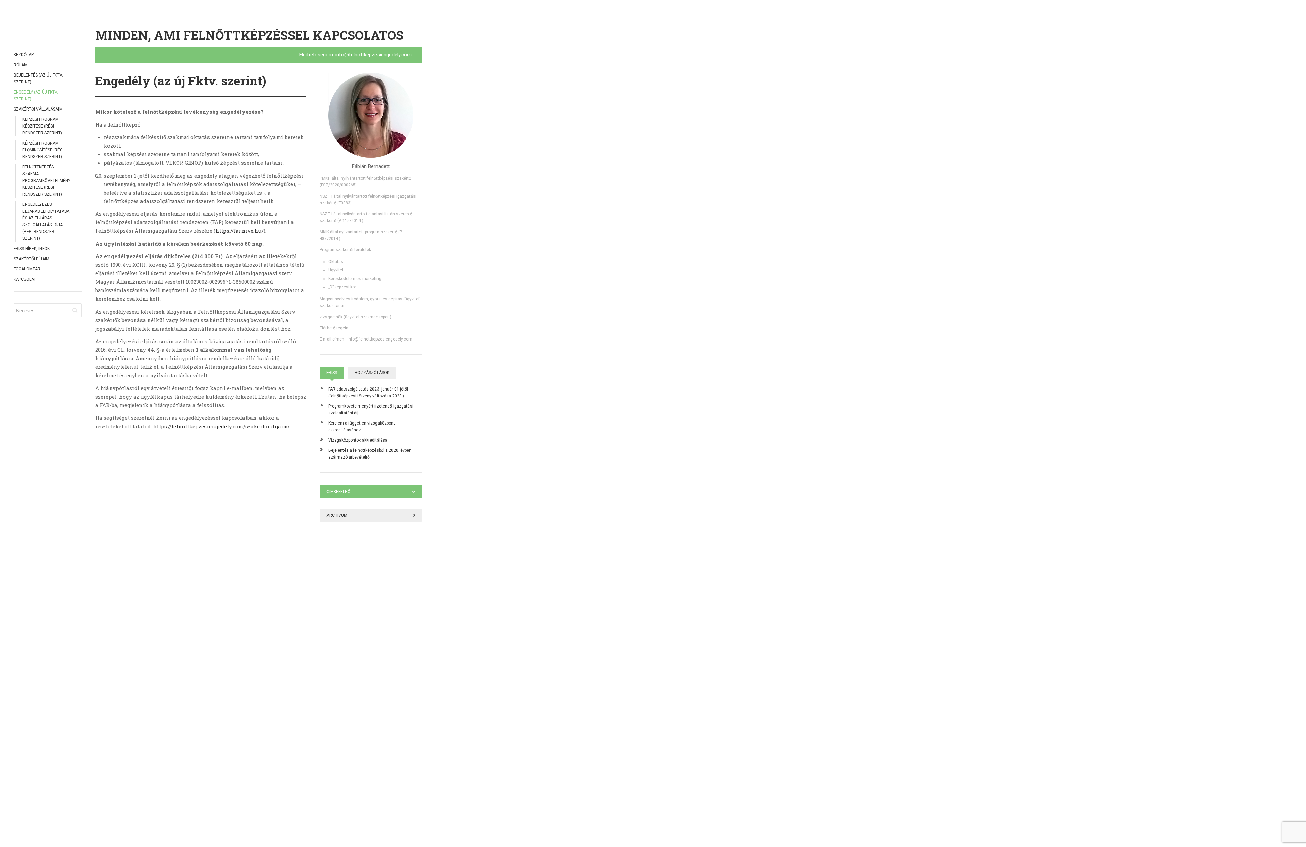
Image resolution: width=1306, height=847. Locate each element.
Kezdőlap (24, 54)
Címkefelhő (338, 491)
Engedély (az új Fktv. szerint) (36, 95)
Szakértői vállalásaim (38, 109)
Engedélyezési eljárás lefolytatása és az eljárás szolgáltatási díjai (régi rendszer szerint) (45, 221)
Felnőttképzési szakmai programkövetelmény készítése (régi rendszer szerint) (46, 181)
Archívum (336, 515)
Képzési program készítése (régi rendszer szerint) (42, 126)
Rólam (21, 65)
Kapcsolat (25, 279)
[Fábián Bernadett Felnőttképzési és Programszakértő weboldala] (371, 115)
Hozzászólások (372, 372)
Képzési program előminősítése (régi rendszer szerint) (43, 150)
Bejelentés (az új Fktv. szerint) (38, 78)
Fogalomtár (27, 269)
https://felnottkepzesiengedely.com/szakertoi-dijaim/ (221, 426)
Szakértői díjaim (31, 258)
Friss (331, 372)
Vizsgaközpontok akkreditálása (357, 440)
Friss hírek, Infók (32, 248)
